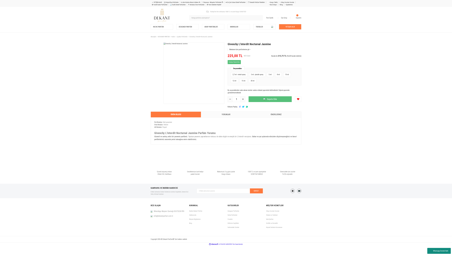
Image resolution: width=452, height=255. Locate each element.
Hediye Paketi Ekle (234, 62)
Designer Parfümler (233, 211)
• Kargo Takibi (273, 2)
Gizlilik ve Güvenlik (272, 223)
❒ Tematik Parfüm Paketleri (256, 2)
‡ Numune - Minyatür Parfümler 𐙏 (213, 2)
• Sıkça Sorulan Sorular (287, 2)
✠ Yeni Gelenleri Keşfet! (214, 5)
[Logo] (162, 15)
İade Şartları (269, 219)
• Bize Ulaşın (273, 5)
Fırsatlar (230, 219)
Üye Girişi (284, 18)
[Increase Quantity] (242, 99)
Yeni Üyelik (269, 18)
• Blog (281, 5)
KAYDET (256, 191)
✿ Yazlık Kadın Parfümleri (159, 5)
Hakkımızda (192, 215)
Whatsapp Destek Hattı (440, 251)
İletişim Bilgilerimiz (195, 219)
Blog (190, 223)
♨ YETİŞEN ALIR (157, 2)
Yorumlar (226, 114)
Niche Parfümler (232, 215)
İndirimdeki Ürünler (233, 227)
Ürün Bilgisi (176, 114)
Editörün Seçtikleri (233, 223)
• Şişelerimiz (289, 5)
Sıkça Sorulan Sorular (272, 211)
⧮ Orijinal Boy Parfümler (171, 2)
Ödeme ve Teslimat (272, 215)
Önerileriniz (276, 114)
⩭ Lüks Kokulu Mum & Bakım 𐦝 (190, 2)
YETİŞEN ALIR (290, 27)
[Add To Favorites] (298, 99)
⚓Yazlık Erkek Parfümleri (178, 5)
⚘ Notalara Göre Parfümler (196, 5)
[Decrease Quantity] (230, 99)
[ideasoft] (213, 244)
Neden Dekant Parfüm (195, 211)
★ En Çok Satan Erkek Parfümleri (236, 2)
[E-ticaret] (226, 244)
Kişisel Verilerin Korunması (274, 227)
